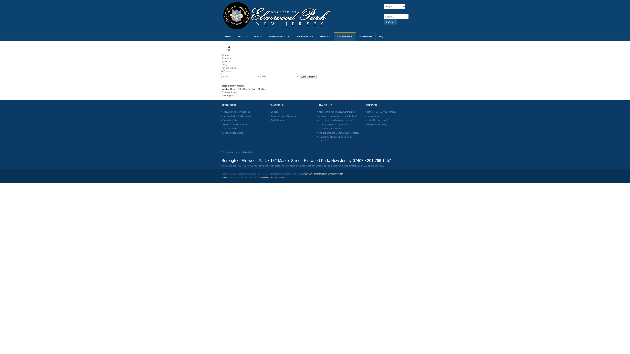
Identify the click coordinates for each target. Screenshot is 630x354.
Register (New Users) (377, 124)
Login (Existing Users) (377, 120)
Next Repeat (227, 95)
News (257, 36)
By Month (226, 58)
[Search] (226, 71)
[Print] (229, 47)
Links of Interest (230, 128)
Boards (324, 36)
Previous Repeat (229, 92)
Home (228, 36)
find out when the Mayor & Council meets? (339, 133)
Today (224, 64)
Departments (303, 36)
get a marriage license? (330, 128)
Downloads (365, 36)
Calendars (344, 36)
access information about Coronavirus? (337, 112)
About (241, 36)
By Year (225, 55)
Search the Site (230, 120)
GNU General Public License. (274, 178)
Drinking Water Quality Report (237, 116)
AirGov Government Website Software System (322, 174)
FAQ (381, 36)
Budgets (275, 112)
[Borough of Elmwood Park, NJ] (268, 16)
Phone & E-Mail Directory (235, 124)
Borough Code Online (233, 133)
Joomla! (225, 178)
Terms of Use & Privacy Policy (381, 112)
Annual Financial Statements (284, 116)
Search (390, 22)
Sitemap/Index (374, 116)
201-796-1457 (379, 160)
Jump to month (228, 68)
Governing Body (278, 36)
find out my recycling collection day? (336, 120)
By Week (225, 61)
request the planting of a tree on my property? (336, 138)
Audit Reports (277, 120)
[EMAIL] (229, 50)
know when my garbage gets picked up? (338, 116)
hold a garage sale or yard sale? (334, 124)
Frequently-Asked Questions (236, 112)
